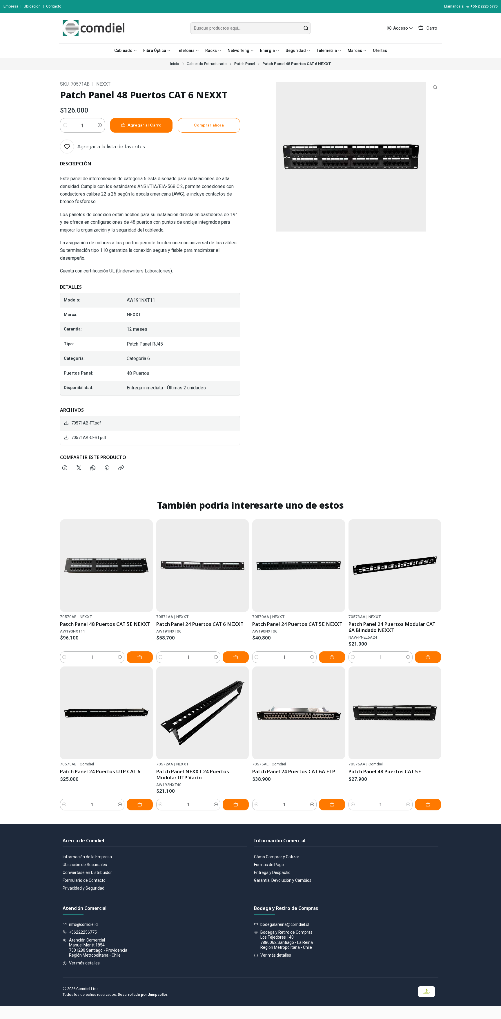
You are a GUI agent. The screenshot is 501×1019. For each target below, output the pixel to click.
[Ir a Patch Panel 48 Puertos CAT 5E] (394, 712)
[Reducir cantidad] (65, 125)
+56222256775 (83, 932)
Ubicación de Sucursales (85, 864)
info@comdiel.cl (83, 924)
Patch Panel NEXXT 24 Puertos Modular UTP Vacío (192, 774)
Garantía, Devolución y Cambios (282, 880)
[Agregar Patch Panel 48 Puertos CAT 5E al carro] (428, 804)
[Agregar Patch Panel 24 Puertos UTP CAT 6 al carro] (140, 804)
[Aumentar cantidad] (100, 125)
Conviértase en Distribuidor (87, 872)
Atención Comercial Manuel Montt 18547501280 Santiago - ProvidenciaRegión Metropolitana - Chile (98, 948)
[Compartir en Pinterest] (107, 468)
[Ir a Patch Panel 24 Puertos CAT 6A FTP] (298, 712)
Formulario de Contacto (84, 880)
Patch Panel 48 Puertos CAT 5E (384, 771)
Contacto (53, 6)
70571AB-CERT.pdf (88, 437)
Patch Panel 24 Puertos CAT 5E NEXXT (297, 624)
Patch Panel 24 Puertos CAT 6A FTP (293, 771)
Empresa (10, 6)
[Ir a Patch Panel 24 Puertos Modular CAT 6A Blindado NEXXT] (394, 565)
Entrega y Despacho (272, 872)
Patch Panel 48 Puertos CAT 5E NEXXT (105, 624)
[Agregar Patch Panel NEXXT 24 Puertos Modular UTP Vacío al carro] (236, 804)
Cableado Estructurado (207, 64)
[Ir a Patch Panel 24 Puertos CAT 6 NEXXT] (202, 565)
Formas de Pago (269, 864)
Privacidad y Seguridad (83, 888)
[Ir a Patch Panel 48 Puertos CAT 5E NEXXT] (106, 565)
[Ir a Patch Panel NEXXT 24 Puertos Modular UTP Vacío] (202, 712)
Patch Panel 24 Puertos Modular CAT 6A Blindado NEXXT (391, 627)
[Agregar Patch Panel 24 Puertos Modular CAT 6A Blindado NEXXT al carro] (428, 657)
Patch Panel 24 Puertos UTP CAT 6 (100, 771)
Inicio (174, 64)
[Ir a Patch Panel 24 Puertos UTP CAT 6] (106, 712)
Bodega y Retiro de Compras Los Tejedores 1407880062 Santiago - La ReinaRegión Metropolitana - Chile (286, 940)
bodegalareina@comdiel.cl (284, 924)
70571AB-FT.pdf (86, 423)
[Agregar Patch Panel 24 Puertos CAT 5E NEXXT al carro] (332, 657)
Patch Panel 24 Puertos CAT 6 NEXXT (200, 624)
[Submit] (306, 28)
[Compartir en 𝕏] (79, 468)
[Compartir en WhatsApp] (93, 468)
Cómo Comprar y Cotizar (276, 856)
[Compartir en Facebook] (65, 468)
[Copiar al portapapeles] (121, 468)
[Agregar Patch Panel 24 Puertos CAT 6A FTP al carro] (332, 804)
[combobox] (250, 28)
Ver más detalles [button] (84, 963)
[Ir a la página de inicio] (93, 28)
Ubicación (32, 6)
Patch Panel (244, 64)
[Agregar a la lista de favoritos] (146, 565)
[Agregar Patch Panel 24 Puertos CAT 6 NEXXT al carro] (236, 657)
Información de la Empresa (87, 856)
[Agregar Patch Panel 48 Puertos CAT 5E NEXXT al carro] (140, 657)
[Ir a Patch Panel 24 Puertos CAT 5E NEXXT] (298, 565)
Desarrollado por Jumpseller (142, 994)
